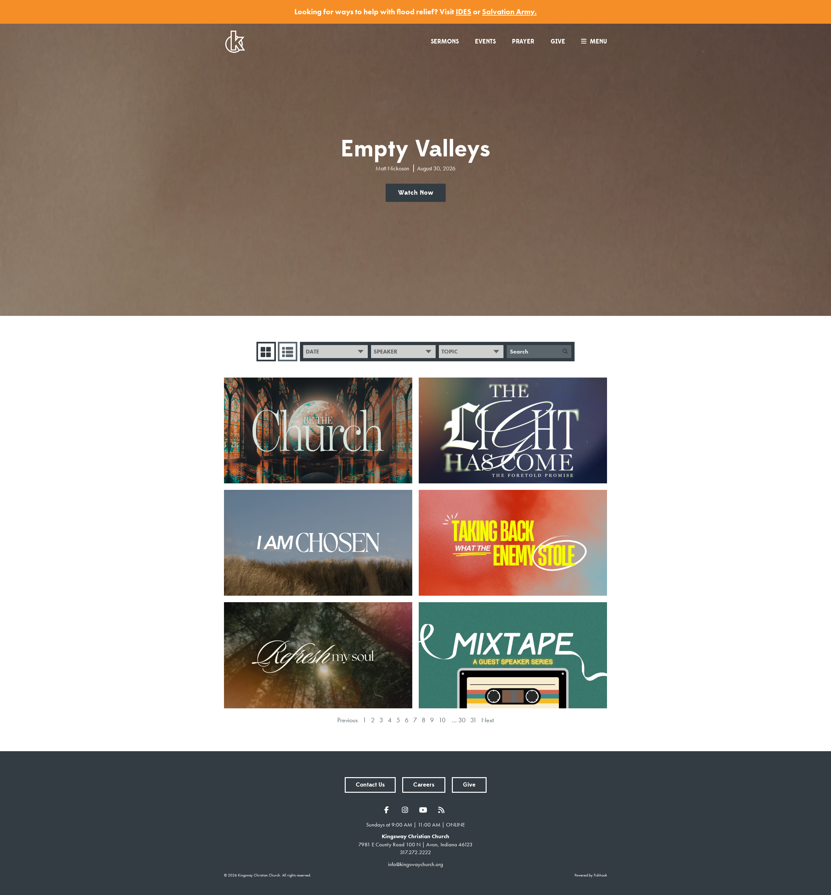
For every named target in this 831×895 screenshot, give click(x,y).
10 (442, 720)
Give (558, 41)
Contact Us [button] (370, 785)
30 (461, 720)
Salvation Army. (509, 12)
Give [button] (469, 785)
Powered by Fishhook (591, 875)
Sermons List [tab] (287, 351)
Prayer (523, 41)
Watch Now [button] (415, 193)
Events (485, 41)
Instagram (406, 810)
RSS (443, 810)
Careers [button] (423, 785)
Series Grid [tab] (266, 351)
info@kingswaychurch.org (415, 864)
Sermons (445, 41)
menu (598, 41)
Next (487, 720)
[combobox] (335, 351)
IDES (463, 12)
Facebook (388, 810)
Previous (347, 720)
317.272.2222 (415, 852)
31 (473, 720)
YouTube (424, 810)
